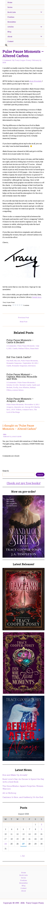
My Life (17, 361)
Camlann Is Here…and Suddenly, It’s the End (23, 797)
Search (6, 471)
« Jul (22, 856)
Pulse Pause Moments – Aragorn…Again (20, 399)
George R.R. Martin (32, 407)
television (32, 366)
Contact (23, 888)
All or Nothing (9, 793)
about (35, 81)
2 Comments (11, 346)
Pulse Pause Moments (26, 346)
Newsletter (23, 883)
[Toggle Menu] (40, 12)
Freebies (23, 880)
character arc (19, 407)
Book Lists (23, 875)
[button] (24, 45)
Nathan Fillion (23, 348)
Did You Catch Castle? (19, 357)
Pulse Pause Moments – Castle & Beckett (20, 341)
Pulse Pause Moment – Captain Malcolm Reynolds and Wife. (22, 376)
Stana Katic (34, 348)
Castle (15, 348)
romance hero (27, 409)
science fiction (17, 390)
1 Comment (7, 60)
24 (6, 844)
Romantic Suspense (14, 363)
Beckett (23, 385)
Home (23, 873)
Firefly (15, 387)
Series (23, 878)
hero (8, 409)
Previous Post (23, 317)
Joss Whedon (24, 387)
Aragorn (10, 407)
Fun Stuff (10, 361)
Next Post (23, 321)
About (23, 891)
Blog (23, 886)
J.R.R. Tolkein (16, 409)
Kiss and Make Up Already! (15, 775)
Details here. (37, 297)
